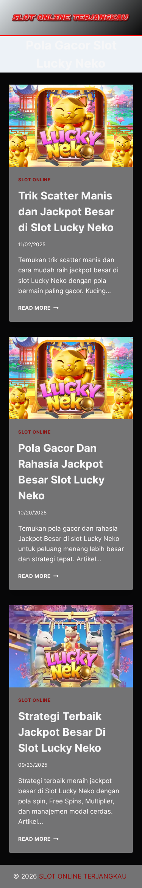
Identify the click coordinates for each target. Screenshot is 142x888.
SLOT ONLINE (34, 179)
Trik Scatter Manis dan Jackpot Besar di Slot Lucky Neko (66, 211)
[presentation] (71, 126)
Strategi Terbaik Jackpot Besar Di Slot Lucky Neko (62, 732)
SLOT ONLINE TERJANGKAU (84, 876)
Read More (38, 308)
